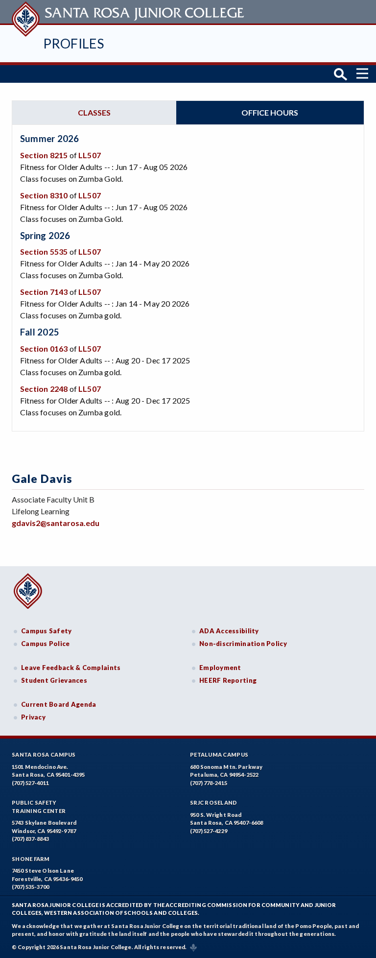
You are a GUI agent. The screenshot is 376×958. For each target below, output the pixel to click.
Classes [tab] (94, 112)
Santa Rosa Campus (44, 754)
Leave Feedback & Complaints (70, 667)
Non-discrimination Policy (243, 643)
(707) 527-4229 (208, 831)
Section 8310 (44, 195)
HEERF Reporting (228, 680)
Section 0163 (44, 348)
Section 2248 (44, 388)
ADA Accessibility (229, 631)
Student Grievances (54, 680)
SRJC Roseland (213, 802)
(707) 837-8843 (30, 839)
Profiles (73, 43)
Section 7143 (44, 291)
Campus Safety (46, 631)
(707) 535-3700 (30, 887)
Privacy (33, 717)
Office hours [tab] (269, 112)
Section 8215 (44, 155)
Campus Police (45, 643)
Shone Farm (31, 859)
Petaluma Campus (219, 754)
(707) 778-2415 (208, 783)
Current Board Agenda (58, 704)
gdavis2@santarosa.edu (55, 522)
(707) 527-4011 (30, 783)
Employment (220, 667)
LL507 (89, 155)
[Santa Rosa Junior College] (129, 12)
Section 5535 (44, 251)
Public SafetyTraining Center (39, 806)
